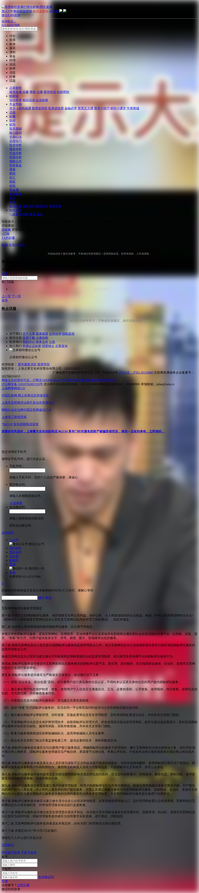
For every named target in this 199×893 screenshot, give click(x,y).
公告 (52, 341)
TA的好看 (8, 237)
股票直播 (15, 92)
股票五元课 (85, 108)
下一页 (16, 296)
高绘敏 (6, 229)
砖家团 (14, 96)
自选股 (14, 556)
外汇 (12, 177)
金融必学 (71, 108)
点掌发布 (61, 346)
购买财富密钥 (22, 11)
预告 (33, 92)
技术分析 (15, 145)
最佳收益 (15, 206)
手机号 (6, 868)
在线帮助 (63, 92)
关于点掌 (29, 333)
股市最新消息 (27, 364)
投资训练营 (56, 108)
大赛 (12, 202)
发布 (5, 300)
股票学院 (43, 364)
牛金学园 (15, 104)
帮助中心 (29, 341)
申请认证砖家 (32, 346)
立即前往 (8, 845)
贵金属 (14, 189)
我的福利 (15, 552)
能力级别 (15, 132)
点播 (40, 92)
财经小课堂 (118, 108)
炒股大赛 (55, 206)
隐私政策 (68, 333)
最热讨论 (42, 206)
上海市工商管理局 (14, 417)
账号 (5, 856)
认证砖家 (42, 100)
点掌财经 (15, 88)
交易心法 (15, 136)
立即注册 (23, 885)
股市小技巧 (102, 108)
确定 (41, 597)
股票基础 (15, 128)
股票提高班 (39, 108)
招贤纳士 (48, 346)
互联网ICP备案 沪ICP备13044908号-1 (27, 372)
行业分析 (15, 153)
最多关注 (29, 206)
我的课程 (15, 548)
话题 (12, 112)
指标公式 (15, 161)
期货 (12, 173)
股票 (26, 214)
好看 (12, 116)
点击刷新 (16, 503)
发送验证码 (46, 877)
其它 (12, 198)
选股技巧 (15, 141)
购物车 (14, 560)
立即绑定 (8, 532)
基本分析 (15, 149)
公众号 (14, 540)
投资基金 (15, 165)
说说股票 (15, 100)
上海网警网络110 (13, 388)
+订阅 (6, 233)
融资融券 (15, 194)
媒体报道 (42, 333)
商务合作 (42, 341)
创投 (12, 185)
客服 (12, 564)
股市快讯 (50, 92)
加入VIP (7, 11)
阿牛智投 (15, 210)
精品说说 (29, 100)
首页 (12, 108)
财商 (12, 124)
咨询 (12, 572)
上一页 (6, 296)
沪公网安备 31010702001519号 (22, 384)
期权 (12, 181)
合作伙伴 (55, 333)
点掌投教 (42, 337)
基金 (40, 214)
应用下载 (29, 337)
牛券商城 (133, 108)
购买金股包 (40, 11)
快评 (12, 120)
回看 (26, 92)
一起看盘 (15, 214)
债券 (12, 169)
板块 (33, 214)
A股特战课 (23, 108)
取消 (48, 597)
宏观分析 (15, 157)
